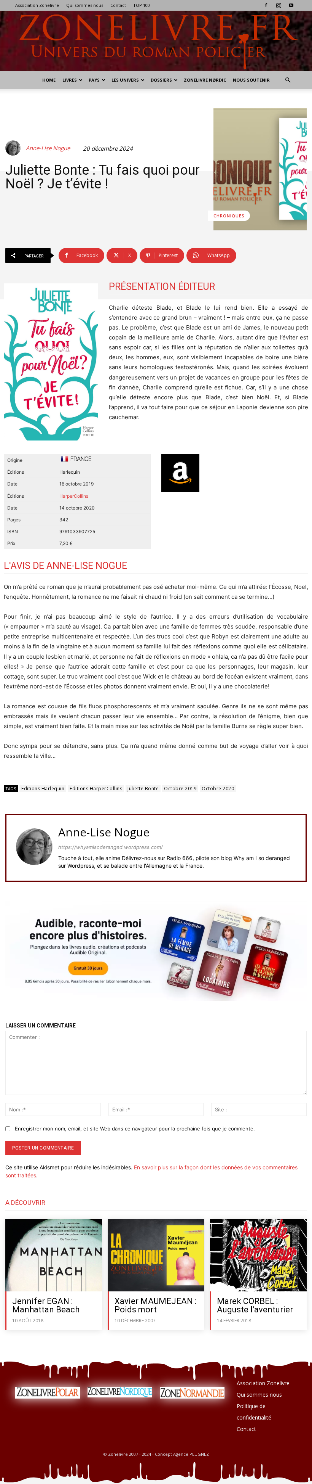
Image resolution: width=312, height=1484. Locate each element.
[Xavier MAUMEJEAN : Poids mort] (156, 1255)
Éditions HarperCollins (96, 788)
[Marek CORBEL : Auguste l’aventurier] (258, 1255)
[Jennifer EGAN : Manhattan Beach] (53, 1255)
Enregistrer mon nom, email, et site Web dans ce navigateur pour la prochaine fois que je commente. (135, 1128)
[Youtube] (291, 5)
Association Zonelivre (37, 5)
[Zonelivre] (156, 41)
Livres (69, 80)
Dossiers (161, 80)
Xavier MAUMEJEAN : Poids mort (155, 1305)
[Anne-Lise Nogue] (14, 148)
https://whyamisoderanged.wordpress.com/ (110, 847)
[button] (288, 80)
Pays (94, 80)
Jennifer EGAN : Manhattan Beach (46, 1305)
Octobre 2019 (180, 788)
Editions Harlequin (42, 788)
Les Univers (125, 80)
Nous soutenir (251, 80)
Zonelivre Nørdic (205, 80)
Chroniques (229, 216)
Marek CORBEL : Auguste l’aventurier (255, 1305)
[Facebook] (266, 5)
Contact (118, 5)
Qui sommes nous (84, 5)
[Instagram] (278, 5)
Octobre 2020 (218, 788)
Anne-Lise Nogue (48, 148)
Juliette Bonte (143, 788)
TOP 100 (141, 5)
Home (49, 80)
